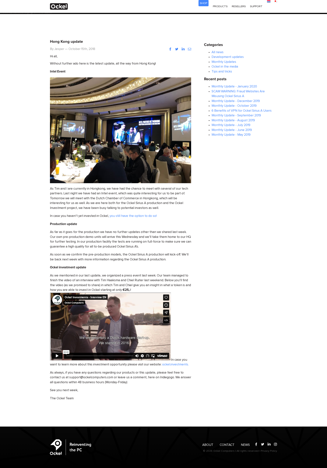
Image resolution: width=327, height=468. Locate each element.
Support (256, 6)
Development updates (228, 57)
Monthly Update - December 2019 (236, 101)
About (207, 445)
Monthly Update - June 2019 (232, 130)
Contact (227, 445)
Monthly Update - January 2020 (234, 86)
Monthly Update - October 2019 (234, 105)
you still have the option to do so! (133, 216)
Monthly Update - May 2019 (231, 134)
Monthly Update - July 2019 (231, 125)
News (245, 445)
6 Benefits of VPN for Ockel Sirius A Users (242, 110)
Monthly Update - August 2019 (233, 120)
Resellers (239, 6)
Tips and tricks (222, 71)
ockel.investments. (175, 364)
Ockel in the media (225, 66)
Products (220, 6)
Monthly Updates (224, 62)
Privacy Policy (269, 451)
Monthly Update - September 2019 (236, 115)
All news (217, 52)
